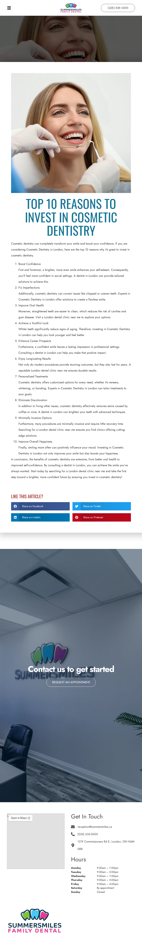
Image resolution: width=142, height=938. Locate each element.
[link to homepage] (71, 8)
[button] (40, 506)
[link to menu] (29, 8)
